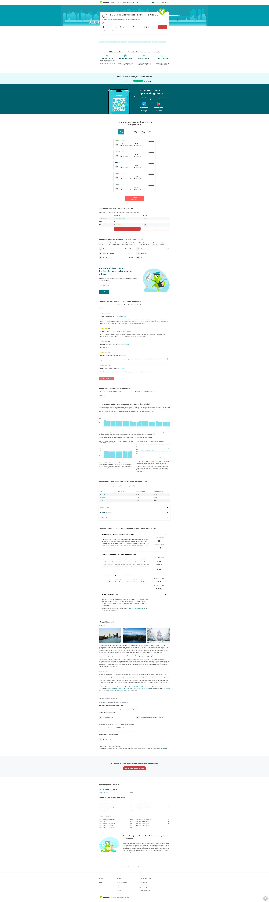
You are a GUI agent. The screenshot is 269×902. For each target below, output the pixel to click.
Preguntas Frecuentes (145, 42)
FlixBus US (125, 316)
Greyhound (102, 497)
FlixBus (134, 686)
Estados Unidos (112, 866)
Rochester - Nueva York (104, 792)
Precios (124, 42)
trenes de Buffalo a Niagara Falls (143, 688)
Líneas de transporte (133, 42)
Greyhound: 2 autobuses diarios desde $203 (111, 393)
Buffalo (109, 688)
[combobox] (108, 27)
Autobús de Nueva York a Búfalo (143, 803)
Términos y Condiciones (146, 887)
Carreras (119, 890)
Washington (120, 690)
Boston (110, 690)
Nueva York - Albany (140, 801)
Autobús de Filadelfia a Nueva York (143, 819)
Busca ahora (164, 748)
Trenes (119, 2)
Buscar (127, 228)
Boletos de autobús (103, 866)
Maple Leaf (164, 662)
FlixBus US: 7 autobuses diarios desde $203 (110, 391)
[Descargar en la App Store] (144, 104)
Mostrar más (102, 395)
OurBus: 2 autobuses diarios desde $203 (146, 391)
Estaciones (162, 42)
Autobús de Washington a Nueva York (107, 819)
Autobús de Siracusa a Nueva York (143, 808)
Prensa (118, 887)
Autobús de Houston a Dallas (142, 823)
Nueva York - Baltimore (104, 810)
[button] (153, 2)
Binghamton (121, 688)
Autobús (101, 882)
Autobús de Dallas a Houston (142, 821)
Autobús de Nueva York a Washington (107, 807)
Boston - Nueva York (103, 821)
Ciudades (155, 42)
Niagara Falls (127, 866)
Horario (102, 42)
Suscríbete (104, 292)
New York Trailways (121, 661)
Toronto (125, 690)
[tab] (106, 23)
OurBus (124, 355)
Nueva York (114, 688)
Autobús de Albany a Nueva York (106, 801)
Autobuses (113, 2)
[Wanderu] (105, 2)
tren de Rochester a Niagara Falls (137, 608)
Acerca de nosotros (122, 882)
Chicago (114, 690)
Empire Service (146, 662)
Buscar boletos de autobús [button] (134, 768)
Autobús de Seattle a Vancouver (143, 825)
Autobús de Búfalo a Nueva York (106, 805)
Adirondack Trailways (141, 686)
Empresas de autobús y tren (128, 2)
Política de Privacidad (145, 890)
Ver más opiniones (106, 378)
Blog (137, 2)
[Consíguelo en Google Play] (158, 104)
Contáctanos (143, 882)
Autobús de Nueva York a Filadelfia (143, 805)
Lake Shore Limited (155, 662)
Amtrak (161, 661)
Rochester (126, 688)
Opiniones (116, 42)
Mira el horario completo (134, 198)
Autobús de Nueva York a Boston (106, 808)
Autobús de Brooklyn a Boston (105, 803)
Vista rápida (109, 42)
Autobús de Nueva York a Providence (144, 807)
